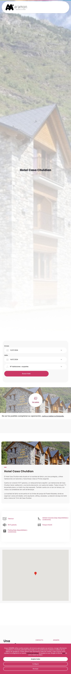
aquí (63, 653)
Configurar (35, 664)
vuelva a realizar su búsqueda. (53, 416)
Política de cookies (32, 653)
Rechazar (35, 669)
